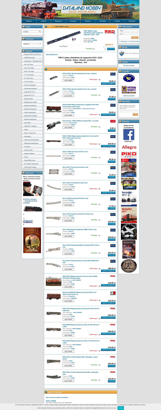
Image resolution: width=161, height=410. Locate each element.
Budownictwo (28, 99)
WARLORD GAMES (30, 116)
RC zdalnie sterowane (31, 164)
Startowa (29, 21)
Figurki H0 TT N (29, 95)
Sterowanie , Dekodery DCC (33, 61)
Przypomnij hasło (134, 41)
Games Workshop (30, 112)
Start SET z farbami (30, 126)
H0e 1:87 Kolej (29, 68)
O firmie (43, 21)
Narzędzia (27, 136)
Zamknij (121, 408)
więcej (40, 172)
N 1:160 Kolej (28, 78)
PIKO (49, 26)
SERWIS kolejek (29, 58)
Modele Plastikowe (30, 105)
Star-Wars (27, 123)
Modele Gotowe (29, 153)
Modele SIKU (28, 150)
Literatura (27, 147)
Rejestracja (124, 41)
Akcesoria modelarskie (31, 140)
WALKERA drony (29, 160)
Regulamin (58, 21)
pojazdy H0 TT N (29, 92)
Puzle (26, 157)
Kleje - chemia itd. (30, 133)
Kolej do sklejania (30, 85)
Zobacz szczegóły (128, 95)
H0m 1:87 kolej (29, 71)
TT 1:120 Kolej (29, 75)
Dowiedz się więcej (111, 408)
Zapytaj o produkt (128, 65)
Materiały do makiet (30, 102)
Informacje (132, 21)
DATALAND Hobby (30, 167)
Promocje (73, 21)
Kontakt (117, 21)
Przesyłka (102, 21)
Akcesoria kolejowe (30, 88)
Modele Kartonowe (30, 119)
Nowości (88, 21)
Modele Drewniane (30, 109)
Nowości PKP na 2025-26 (32, 54)
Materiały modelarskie (31, 143)
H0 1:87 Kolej (28, 64)
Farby (26, 129)
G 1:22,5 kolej (28, 81)
